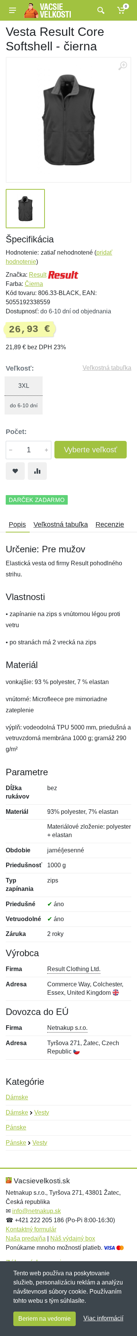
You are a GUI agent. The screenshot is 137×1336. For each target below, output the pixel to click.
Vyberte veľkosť (90, 449)
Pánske (16, 1127)
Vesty (41, 1112)
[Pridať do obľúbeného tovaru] (15, 471)
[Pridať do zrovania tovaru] (37, 471)
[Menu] (12, 10)
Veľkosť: (20, 368)
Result (37, 274)
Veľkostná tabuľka (107, 368)
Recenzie (110, 524)
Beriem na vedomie (44, 1318)
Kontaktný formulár (31, 1229)
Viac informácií (103, 1318)
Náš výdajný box (72, 1238)
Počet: (16, 432)
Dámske (17, 1097)
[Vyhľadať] (100, 10)
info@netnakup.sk (36, 1211)
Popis (17, 524)
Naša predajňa (26, 1238)
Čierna (34, 284)
